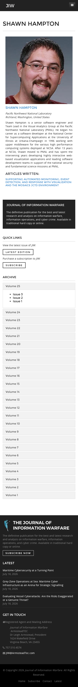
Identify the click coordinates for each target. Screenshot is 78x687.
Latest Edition (18, 252)
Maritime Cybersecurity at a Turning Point (28, 570)
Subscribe (14, 265)
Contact (47, 681)
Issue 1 (17, 301)
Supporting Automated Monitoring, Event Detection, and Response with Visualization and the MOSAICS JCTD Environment (38, 182)
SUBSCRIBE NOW (18, 553)
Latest (58, 681)
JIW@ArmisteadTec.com (20, 653)
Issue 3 (18, 294)
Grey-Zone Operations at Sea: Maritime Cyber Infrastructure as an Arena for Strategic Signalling (33, 583)
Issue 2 (18, 298)
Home (21, 681)
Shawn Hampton (21, 108)
